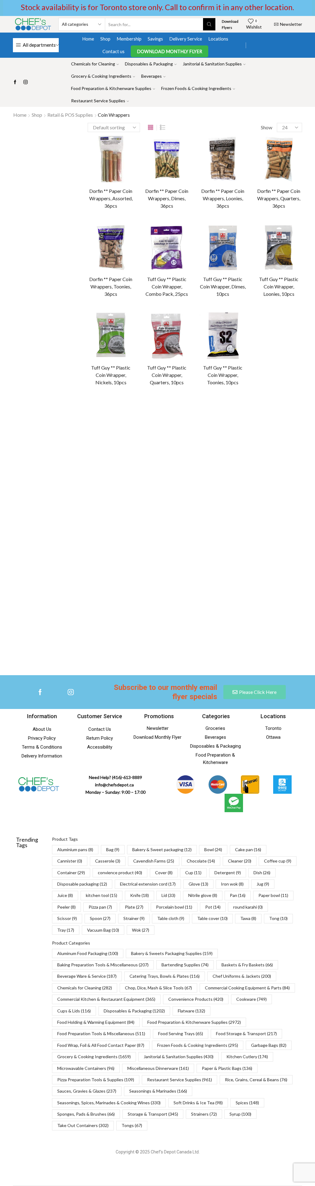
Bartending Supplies (185, 964)
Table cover (253, 631)
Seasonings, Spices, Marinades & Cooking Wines (109, 1102)
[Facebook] (15, 82)
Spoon (275, 609)
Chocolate (252, 448)
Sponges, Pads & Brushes (86, 1114)
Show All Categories (262, 141)
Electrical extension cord (265, 512)
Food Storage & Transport (246, 1033)
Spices (247, 1102)
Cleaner (282, 448)
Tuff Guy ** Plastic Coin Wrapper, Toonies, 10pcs (222, 375)
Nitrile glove (271, 555)
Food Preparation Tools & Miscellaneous (101, 1033)
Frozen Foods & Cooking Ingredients (196, 88)
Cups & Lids (74, 1010)
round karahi (273, 598)
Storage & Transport (153, 1114)
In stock (260, 325)
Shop (105, 38)
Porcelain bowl (279, 588)
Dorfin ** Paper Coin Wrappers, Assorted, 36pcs (111, 198)
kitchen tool (253, 545)
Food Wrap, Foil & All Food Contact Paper (100, 1045)
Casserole (283, 426)
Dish (279, 491)
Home (88, 38)
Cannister (251, 426)
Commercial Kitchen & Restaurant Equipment (106, 999)
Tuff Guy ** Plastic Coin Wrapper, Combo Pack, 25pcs (167, 286)
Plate (247, 588)
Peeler (248, 577)
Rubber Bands (263, 223)
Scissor (249, 609)
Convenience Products (195, 999)
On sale (258, 346)
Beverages (151, 76)
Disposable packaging (263, 502)
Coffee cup (253, 459)
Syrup (240, 1114)
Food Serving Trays (180, 1033)
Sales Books (261, 233)
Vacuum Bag (103, 930)
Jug (245, 534)
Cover (248, 480)
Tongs (132, 1125)
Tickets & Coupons (269, 266)
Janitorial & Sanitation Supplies (212, 63)
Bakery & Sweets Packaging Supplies (172, 953)
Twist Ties (260, 276)
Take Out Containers (83, 1125)
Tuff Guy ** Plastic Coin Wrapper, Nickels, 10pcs (110, 375)
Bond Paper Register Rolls (275, 160)
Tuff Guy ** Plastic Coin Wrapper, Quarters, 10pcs (166, 375)
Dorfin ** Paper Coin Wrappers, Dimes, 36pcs (166, 198)
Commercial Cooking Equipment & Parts (247, 987)
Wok (140, 930)
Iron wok (274, 523)
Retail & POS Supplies (70, 115)
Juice (266, 534)
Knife (283, 545)
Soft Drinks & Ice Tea (198, 1102)
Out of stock (264, 336)
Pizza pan (276, 577)
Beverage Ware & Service (87, 976)
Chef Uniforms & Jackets (242, 976)
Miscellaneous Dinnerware (158, 1068)
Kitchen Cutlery (247, 1056)
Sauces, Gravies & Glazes (86, 1091)
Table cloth (280, 620)
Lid (245, 555)
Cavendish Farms (258, 437)
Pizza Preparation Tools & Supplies (95, 1079)
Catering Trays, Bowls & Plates (165, 976)
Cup (270, 480)
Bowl (247, 416)
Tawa (282, 631)
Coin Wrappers (264, 177)
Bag (288, 394)
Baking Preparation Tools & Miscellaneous (103, 964)
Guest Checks (264, 187)
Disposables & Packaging (149, 63)
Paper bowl (273, 566)
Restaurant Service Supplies (98, 100)
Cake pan (273, 416)
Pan (245, 566)
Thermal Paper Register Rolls (273, 246)
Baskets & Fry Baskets (247, 964)
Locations (218, 38)
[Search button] (209, 24)
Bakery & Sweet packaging (267, 405)
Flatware (191, 1010)
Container (286, 459)
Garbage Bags (268, 1045)
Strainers (204, 1114)
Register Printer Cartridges (276, 206)
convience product (260, 469)
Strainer (249, 620)
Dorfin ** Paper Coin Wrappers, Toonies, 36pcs (110, 286)
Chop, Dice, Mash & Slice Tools (158, 987)
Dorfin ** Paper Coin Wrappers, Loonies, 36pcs (222, 198)
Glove (247, 523)
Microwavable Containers (85, 1068)
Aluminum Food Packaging (87, 953)
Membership (129, 38)
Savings (155, 38)
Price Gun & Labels (268, 197)
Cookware (251, 999)
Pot (245, 598)
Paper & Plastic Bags (227, 1068)
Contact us (113, 51)
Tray (65, 930)
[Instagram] (25, 82)
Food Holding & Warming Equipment (95, 1022)
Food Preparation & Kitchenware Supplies (111, 88)
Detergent (252, 491)
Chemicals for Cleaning (93, 63)
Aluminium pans (257, 394)
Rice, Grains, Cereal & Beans (256, 1079)
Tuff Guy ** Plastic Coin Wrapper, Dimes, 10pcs (223, 286)
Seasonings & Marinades (158, 1091)
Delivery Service (185, 38)
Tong (278, 918)
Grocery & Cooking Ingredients (101, 76)
